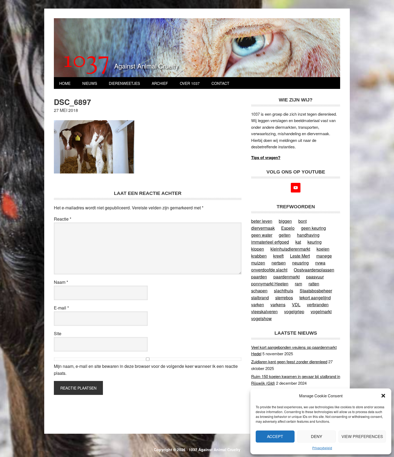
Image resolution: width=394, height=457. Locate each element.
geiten (285, 235)
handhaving (308, 235)
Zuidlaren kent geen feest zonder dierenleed (289, 361)
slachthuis (283, 291)
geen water (261, 235)
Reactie (62, 219)
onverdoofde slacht (269, 270)
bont (302, 221)
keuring (314, 242)
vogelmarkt (321, 311)
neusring (300, 263)
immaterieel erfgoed (270, 242)
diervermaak (263, 228)
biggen (285, 221)
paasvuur (315, 277)
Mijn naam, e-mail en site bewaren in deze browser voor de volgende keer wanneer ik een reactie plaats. (146, 369)
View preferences (362, 436)
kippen (257, 249)
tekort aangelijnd (315, 297)
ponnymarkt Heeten (269, 284)
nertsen (279, 263)
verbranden (318, 304)
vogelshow (261, 318)
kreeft (278, 256)
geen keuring (313, 228)
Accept (275, 436)
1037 (87, 61)
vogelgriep (294, 311)
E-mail (61, 308)
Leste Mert (300, 256)
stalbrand (260, 297)
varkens (277, 304)
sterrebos (284, 297)
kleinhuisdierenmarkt (290, 249)
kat (298, 242)
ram (298, 284)
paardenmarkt (286, 277)
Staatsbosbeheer (316, 291)
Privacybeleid (322, 447)
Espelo (288, 228)
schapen (259, 291)
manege (324, 256)
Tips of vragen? (265, 157)
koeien (323, 249)
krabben (259, 256)
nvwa (320, 263)
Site (57, 333)
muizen (258, 263)
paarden (259, 277)
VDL (296, 304)
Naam (61, 282)
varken (257, 304)
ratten (313, 284)
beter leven (261, 221)
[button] (383, 395)
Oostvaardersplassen (314, 270)
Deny (316, 436)
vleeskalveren (264, 311)
